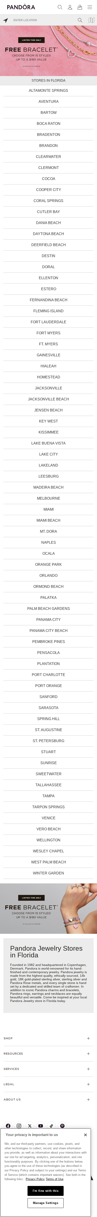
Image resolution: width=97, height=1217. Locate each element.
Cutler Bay (48, 212)
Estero (48, 289)
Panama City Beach (49, 631)
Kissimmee (49, 432)
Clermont (48, 168)
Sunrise (48, 763)
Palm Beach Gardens (48, 609)
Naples (48, 542)
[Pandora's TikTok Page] (51, 1125)
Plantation (48, 664)
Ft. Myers (48, 344)
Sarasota (48, 708)
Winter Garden (48, 873)
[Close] (85, 1135)
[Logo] (21, 5)
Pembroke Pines (48, 642)
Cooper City (48, 190)
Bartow (49, 113)
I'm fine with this (46, 1190)
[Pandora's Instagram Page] (18, 1125)
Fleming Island (48, 311)
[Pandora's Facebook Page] (8, 1125)
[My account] (70, 7)
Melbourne (48, 498)
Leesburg (49, 476)
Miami (49, 509)
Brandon (48, 146)
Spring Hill (48, 719)
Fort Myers (48, 333)
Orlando (48, 575)
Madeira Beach (48, 487)
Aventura (49, 101)
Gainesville (48, 355)
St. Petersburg (48, 741)
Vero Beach (49, 829)
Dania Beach (48, 223)
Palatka (48, 598)
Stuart (48, 752)
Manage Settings (45, 1203)
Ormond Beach (48, 586)
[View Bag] (80, 7)
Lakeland (48, 465)
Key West (48, 421)
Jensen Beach (48, 410)
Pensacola (48, 653)
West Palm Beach (48, 862)
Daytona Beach (48, 234)
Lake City (48, 454)
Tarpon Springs (48, 807)
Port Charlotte (48, 675)
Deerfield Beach (48, 245)
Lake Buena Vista (48, 443)
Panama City (48, 620)
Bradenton (48, 135)
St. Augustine (48, 730)
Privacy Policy (35, 1179)
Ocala (48, 553)
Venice (48, 818)
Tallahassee (48, 785)
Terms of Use (54, 1179)
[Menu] (90, 7)
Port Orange (48, 686)
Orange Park (48, 564)
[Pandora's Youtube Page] (40, 1125)
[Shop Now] (48, 908)
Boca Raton (48, 124)
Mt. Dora (48, 531)
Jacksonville (48, 388)
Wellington (48, 840)
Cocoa (48, 179)
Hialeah (48, 366)
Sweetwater (49, 774)
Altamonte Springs (48, 90)
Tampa (48, 796)
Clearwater (48, 157)
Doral (48, 267)
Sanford (48, 697)
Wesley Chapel (48, 851)
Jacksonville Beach (48, 399)
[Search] (60, 7)
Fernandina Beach (48, 300)
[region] (45, 1172)
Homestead (48, 377)
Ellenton (48, 278)
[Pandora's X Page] (29, 1125)
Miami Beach (48, 520)
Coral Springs (48, 201)
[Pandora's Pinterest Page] (62, 1125)
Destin (48, 256)
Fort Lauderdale (48, 322)
